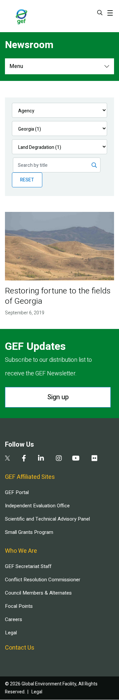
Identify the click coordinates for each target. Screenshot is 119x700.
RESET (27, 179)
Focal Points (19, 606)
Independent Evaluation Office (37, 505)
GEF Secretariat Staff (28, 566)
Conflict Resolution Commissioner (42, 579)
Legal (11, 632)
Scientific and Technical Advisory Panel (47, 519)
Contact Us (19, 647)
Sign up (58, 397)
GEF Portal (17, 492)
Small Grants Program (29, 532)
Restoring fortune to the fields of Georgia (57, 296)
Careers (13, 619)
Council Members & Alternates (38, 593)
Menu (16, 66)
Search (99, 12)
